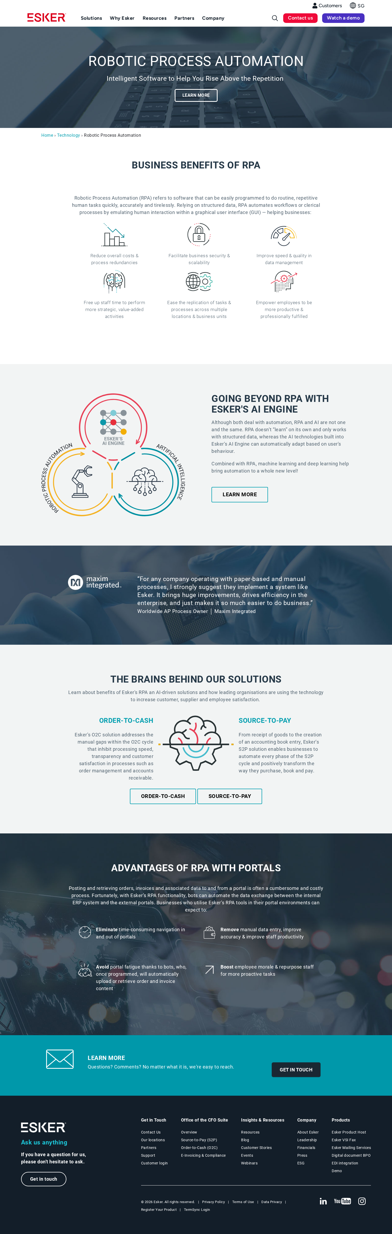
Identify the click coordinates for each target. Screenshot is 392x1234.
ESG (301, 1163)
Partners (149, 1148)
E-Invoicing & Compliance (203, 1155)
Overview (189, 1132)
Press (302, 1155)
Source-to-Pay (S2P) (199, 1140)
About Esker (308, 1132)
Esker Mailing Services (351, 1148)
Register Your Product (159, 1210)
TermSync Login (197, 1210)
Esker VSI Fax (344, 1140)
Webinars (249, 1163)
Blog (245, 1140)
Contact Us (151, 1132)
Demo (337, 1171)
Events (247, 1155)
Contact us (300, 18)
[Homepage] (46, 19)
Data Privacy (271, 1202)
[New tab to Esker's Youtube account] (342, 1201)
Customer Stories (256, 1148)
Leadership (307, 1140)
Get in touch (296, 1069)
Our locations (153, 1140)
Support (148, 1155)
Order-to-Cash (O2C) (199, 1148)
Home (47, 135)
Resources (250, 1132)
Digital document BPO (351, 1155)
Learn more (196, 95)
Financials (306, 1148)
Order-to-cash (163, 796)
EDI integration (345, 1163)
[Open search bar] (275, 18)
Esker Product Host (349, 1132)
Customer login (154, 1163)
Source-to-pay (230, 796)
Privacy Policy (213, 1202)
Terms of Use (243, 1202)
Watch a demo (343, 18)
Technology (68, 135)
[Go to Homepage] (43, 1127)
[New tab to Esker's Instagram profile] (362, 1201)
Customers (330, 6)
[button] (357, 7)
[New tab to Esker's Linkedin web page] (323, 1201)
